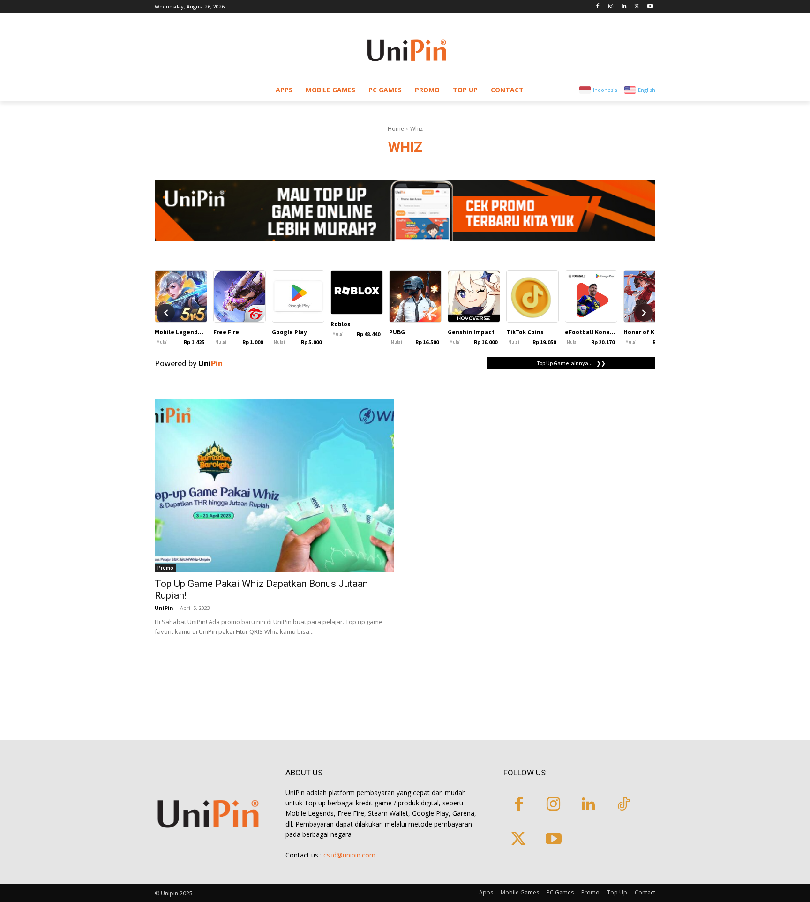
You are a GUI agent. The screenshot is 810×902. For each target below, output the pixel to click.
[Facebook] (597, 6)
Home (396, 129)
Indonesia (605, 89)
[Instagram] (611, 6)
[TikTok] (623, 805)
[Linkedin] (624, 6)
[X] (636, 6)
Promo (165, 567)
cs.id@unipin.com (349, 854)
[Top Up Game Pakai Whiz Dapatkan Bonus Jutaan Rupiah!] (274, 485)
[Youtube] (650, 6)
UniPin (164, 607)
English (646, 89)
